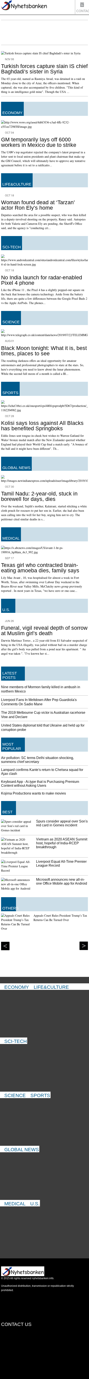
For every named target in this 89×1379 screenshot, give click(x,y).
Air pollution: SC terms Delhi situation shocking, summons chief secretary (37, 760)
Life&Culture (51, 987)
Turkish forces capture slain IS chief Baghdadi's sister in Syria (44, 68)
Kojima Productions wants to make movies (33, 793)
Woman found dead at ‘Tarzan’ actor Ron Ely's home (38, 205)
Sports (40, 1095)
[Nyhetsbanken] (24, 6)
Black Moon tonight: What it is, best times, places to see (44, 350)
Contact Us (82, 11)
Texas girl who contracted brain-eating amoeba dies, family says (40, 567)
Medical (14, 1203)
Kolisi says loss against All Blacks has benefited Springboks (42, 425)
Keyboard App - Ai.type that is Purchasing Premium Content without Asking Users (40, 783)
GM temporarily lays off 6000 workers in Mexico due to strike (38, 142)
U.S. (35, 1203)
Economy (16, 987)
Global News (21, 1149)
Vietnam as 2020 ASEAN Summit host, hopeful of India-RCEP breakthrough (61, 843)
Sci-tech (15, 1041)
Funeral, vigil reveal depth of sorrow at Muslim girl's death (44, 630)
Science (15, 1095)
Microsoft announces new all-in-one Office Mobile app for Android (61, 881)
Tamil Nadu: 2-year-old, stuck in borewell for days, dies (39, 496)
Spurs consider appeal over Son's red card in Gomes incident (62, 823)
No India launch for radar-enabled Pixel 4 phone (41, 280)
